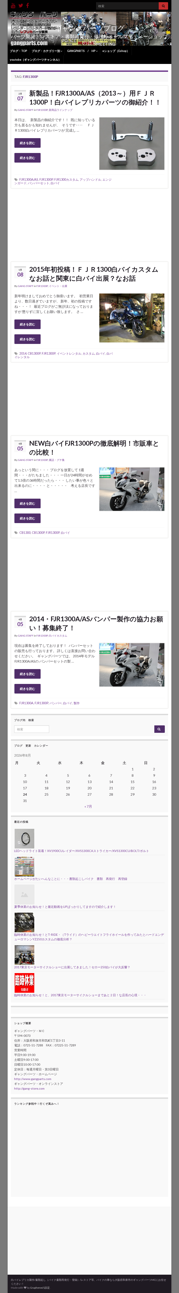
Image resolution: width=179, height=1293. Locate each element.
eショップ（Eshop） (115, 51)
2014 (22, 353)
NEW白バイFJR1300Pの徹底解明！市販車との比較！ (94, 447)
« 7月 (88, 806)
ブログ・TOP (18, 51)
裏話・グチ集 (57, 460)
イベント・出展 (58, 286)
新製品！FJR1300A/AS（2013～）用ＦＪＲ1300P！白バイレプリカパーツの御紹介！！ (95, 97)
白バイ (55, 183)
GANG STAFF (25, 110)
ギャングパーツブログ (89, 28)
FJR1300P (42, 110)
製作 (77, 703)
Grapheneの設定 (40, 1287)
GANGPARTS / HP (81, 51)
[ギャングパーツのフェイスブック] (27, 5)
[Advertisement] (89, 224)
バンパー (56, 703)
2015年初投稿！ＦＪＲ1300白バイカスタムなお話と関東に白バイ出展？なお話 (93, 273)
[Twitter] (20, 5)
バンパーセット (38, 183)
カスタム (89, 353)
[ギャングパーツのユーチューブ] (13, 5)
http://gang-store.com (29, 1088)
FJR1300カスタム (66, 179)
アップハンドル (90, 179)
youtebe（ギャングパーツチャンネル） (35, 59)
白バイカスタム (58, 635)
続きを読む (27, 143)
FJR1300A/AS (28, 179)
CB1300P (34, 353)
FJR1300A (26, 703)
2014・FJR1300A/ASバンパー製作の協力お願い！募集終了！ (96, 623)
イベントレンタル (69, 353)
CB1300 (25, 532)
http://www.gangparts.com (32, 1079)
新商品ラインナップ (60, 110)
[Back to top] (169, 1283)
